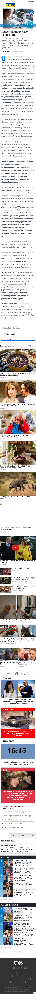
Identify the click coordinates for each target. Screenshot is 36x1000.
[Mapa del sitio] (25, 968)
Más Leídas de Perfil (9, 905)
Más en (10, 674)
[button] (33, 66)
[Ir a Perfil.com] (32, 1)
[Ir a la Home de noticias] (18, 963)
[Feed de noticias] (21, 968)
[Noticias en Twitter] (18, 968)
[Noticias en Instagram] (10, 968)
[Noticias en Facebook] (14, 968)
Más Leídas (5, 857)
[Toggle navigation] (3, 5)
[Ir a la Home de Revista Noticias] (10, 5)
